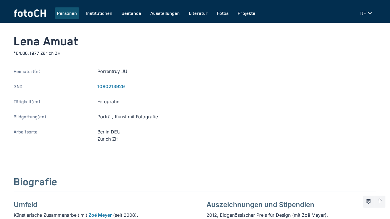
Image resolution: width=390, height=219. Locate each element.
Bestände (131, 13)
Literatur (198, 13)
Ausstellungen (165, 13)
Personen (67, 13)
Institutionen (99, 13)
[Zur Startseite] (30, 13)
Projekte (247, 13)
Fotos (223, 13)
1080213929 (111, 86)
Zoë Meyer (100, 215)
